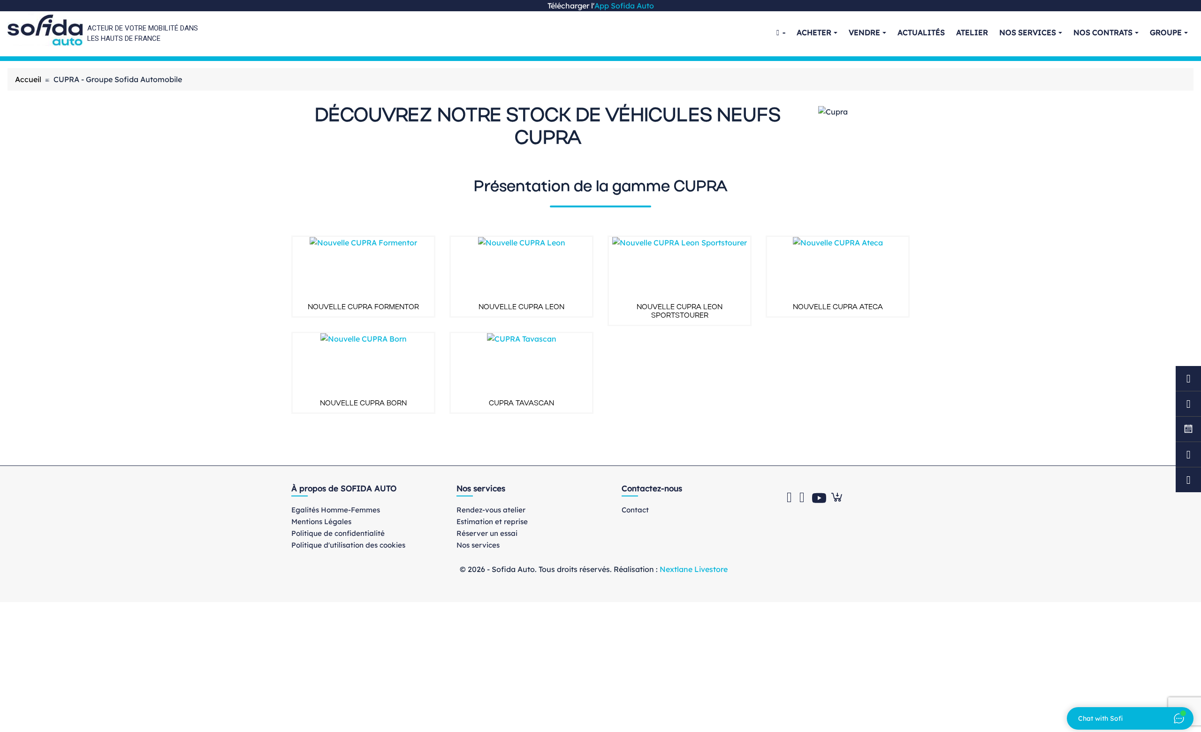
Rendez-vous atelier (490, 509)
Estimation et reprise (492, 521)
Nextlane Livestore (693, 569)
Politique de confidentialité (338, 533)
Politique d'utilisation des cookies (348, 545)
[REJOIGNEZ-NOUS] (1188, 429)
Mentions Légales (321, 521)
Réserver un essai (486, 533)
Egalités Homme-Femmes (335, 509)
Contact (635, 509)
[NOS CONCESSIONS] (1188, 479)
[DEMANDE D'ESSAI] (1188, 403)
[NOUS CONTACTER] (1188, 454)
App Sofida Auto (624, 5)
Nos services (478, 545)
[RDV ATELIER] (1188, 378)
